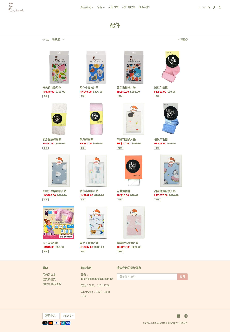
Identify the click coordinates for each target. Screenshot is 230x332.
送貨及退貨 (49, 279)
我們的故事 (49, 274)
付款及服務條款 (51, 284)
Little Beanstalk (159, 323)
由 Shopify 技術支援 (177, 323)
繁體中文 (50, 315)
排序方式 (45, 40)
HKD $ (67, 315)
